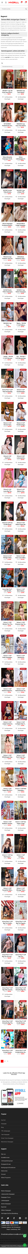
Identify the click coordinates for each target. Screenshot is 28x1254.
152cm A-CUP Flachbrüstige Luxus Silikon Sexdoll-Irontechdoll (21, 424)
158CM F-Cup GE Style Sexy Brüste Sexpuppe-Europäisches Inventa (7, 91)
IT (16, 1239)
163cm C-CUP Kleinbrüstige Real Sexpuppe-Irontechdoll (7, 690)
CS (4, 1239)
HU (13, 1239)
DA (6, 1239)
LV (17, 1239)
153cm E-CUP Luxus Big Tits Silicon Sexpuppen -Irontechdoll (7, 490)
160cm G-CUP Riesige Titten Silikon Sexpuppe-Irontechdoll (7, 557)
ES (26, 1239)
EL (11, 1239)
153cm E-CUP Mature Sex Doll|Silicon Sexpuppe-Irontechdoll (21, 490)
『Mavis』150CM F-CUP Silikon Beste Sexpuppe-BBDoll (20, 324)
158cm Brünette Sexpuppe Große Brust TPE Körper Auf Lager (7, 158)
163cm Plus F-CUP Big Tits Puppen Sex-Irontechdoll (20, 922)
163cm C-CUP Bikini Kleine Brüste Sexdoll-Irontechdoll (20, 590)
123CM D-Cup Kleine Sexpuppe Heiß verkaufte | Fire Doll (21, 291)
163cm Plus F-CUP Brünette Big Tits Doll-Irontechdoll (20, 989)
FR (10, 1239)
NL (7, 1239)
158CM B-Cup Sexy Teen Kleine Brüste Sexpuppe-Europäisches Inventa (20, 125)
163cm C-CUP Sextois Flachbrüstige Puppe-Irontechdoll (21, 856)
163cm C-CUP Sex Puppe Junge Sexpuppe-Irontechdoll (20, 823)
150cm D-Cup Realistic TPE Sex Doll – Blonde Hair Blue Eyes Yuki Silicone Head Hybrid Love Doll (7, 258)
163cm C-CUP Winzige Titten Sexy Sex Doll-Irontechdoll (20, 889)
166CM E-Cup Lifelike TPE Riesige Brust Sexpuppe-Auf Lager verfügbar (21, 191)
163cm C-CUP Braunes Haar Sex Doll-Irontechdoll (20, 623)
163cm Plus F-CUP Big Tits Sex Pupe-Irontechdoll (7, 955)
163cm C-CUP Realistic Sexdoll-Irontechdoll (7, 823)
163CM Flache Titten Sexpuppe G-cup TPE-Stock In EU (7, 291)
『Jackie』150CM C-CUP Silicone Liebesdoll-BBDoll (7, 357)
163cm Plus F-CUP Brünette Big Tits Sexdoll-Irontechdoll (7, 1022)
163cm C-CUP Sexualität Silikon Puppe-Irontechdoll (7, 889)
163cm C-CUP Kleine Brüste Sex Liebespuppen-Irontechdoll (20, 690)
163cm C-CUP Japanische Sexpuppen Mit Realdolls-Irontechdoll (20, 656)
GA (14, 1239)
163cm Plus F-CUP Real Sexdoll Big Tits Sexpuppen (7, 390)
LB (20, 1239)
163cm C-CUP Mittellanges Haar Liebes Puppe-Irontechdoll (7, 756)
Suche (25, 9)
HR (2, 1239)
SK (25, 1239)
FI (8, 1239)
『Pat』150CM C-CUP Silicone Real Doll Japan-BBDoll (20, 357)
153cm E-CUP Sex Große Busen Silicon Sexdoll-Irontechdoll (7, 523)
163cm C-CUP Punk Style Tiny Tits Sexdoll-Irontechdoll (20, 756)
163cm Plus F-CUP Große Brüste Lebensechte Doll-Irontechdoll (20, 1022)
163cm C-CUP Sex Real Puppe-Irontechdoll (7, 856)
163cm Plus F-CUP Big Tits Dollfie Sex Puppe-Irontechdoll (7, 922)
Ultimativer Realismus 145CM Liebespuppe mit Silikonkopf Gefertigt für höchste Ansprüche (21, 258)
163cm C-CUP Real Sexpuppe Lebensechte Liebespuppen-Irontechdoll (20, 789)
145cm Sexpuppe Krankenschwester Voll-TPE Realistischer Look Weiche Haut (7, 224)
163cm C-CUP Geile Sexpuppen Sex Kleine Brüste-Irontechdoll (7, 656)
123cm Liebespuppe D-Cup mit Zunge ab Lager (20, 158)
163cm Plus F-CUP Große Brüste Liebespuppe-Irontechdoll (7, 1051)
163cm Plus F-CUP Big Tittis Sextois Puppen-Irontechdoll (7, 989)
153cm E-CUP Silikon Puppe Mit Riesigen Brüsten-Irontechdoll (20, 523)
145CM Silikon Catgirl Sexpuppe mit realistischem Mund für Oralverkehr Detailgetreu (20, 224)
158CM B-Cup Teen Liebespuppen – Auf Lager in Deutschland (7, 324)
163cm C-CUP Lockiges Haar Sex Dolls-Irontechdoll (20, 723)
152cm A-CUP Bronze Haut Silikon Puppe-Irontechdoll (7, 424)
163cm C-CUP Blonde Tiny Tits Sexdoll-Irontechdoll (7, 623)
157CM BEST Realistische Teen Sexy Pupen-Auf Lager (7, 125)
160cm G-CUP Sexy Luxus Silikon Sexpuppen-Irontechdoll (20, 557)
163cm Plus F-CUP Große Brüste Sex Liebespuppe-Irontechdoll (20, 1051)
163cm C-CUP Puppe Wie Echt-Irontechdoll (7, 789)
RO (23, 1239)
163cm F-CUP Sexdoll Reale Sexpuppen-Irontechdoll (21, 390)
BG (1, 1239)
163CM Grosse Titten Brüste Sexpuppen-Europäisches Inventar (7, 191)
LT (18, 1239)
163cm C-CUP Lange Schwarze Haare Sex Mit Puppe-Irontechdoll (7, 723)
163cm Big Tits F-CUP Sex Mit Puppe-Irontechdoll (7, 590)
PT (21, 1239)
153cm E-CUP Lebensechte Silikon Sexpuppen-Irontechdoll (21, 457)
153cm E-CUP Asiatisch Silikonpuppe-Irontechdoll (7, 457)
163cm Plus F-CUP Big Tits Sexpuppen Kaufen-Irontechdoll (20, 955)
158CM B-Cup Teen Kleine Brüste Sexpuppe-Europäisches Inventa (20, 91)
